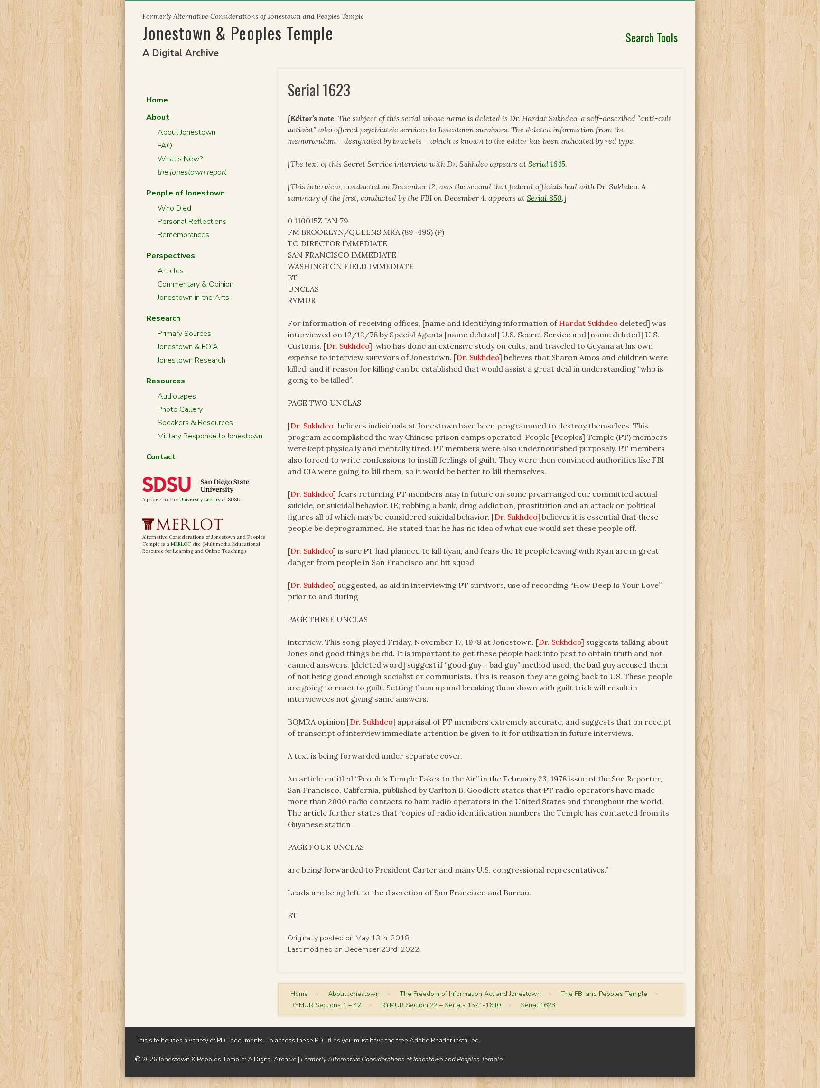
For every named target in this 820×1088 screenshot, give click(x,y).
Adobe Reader (431, 1040)
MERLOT (181, 544)
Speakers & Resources (195, 423)
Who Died (174, 208)
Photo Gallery (180, 409)
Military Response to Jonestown (210, 436)
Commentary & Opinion (195, 284)
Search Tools (651, 37)
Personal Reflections (192, 221)
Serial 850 (544, 198)
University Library (199, 499)
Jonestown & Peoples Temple (238, 32)
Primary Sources (184, 333)
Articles (171, 271)
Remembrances (183, 235)
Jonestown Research (191, 360)
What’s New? (180, 159)
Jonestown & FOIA (188, 347)
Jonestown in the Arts (193, 297)
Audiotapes (177, 396)
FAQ (165, 145)
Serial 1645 (546, 163)
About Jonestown (186, 132)
